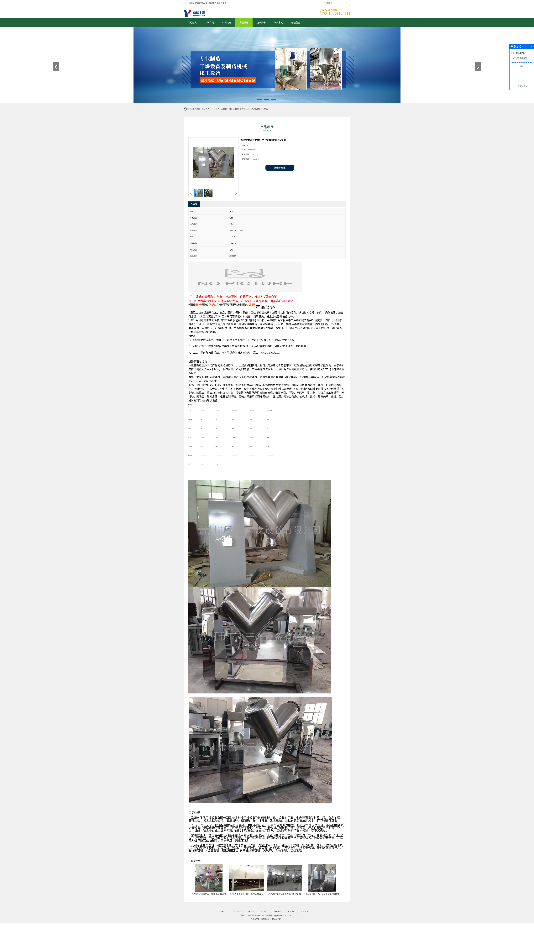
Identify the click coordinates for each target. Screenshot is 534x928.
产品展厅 (243, 22)
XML (291, 915)
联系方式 (278, 22)
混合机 (224, 109)
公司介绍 (209, 22)
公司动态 (226, 22)
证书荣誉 (261, 22)
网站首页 (205, 109)
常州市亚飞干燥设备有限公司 (252, 915)
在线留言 (295, 22)
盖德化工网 (264, 919)
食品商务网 (276, 919)
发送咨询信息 (280, 168)
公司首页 (192, 22)
